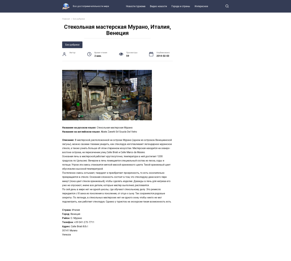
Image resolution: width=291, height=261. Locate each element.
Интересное (201, 6)
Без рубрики (72, 44)
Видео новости (158, 6)
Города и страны (180, 6)
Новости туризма (135, 6)
